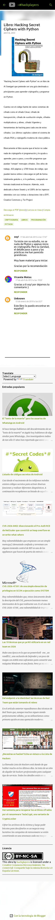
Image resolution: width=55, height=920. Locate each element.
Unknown (19, 298)
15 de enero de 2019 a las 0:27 (28, 301)
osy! (16, 236)
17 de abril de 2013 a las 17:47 (33, 237)
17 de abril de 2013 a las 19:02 (28, 280)
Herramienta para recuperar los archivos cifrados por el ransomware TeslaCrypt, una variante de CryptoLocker (27, 814)
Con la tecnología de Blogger (29, 915)
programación (38, 220)
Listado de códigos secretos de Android (22, 474)
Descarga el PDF (11, 210)
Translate (28, 379)
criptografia (11, 220)
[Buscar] (51, 5)
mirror (22, 210)
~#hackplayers (28, 5)
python (9, 224)
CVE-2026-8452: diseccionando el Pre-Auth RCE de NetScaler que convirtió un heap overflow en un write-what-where (26, 530)
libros (24, 220)
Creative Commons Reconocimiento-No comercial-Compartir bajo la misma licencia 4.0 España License (27, 868)
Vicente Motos (22, 277)
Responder (20, 271)
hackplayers (23, 862)
